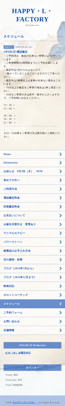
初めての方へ (12, 180)
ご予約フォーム (13, 312)
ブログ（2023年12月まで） (20, 277)
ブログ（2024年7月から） (19, 268)
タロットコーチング (16, 295)
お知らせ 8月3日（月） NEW (25, 171)
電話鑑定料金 (13, 197)
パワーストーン (14, 242)
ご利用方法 (10, 189)
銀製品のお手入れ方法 (17, 250)
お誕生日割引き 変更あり (20, 224)
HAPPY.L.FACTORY (25, 402)
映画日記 (9, 286)
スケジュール (12, 303)
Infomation (11, 162)
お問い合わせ (12, 321)
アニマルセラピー (14, 233)
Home (7, 154)
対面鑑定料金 (12, 206)
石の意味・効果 (13, 259)
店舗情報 (9, 330)
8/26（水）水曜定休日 (18, 352)
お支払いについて (14, 215)
